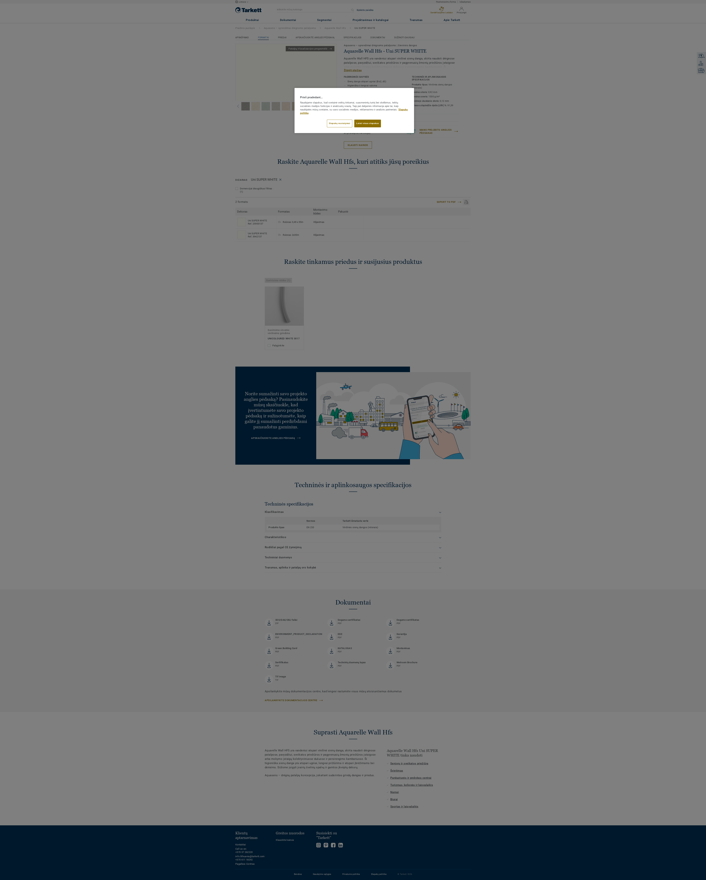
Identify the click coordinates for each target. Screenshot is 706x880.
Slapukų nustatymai (339, 123)
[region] (354, 110)
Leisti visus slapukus (367, 123)
